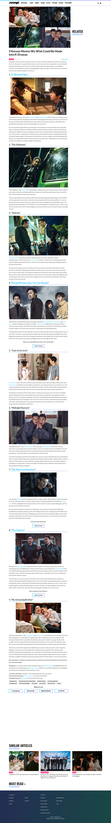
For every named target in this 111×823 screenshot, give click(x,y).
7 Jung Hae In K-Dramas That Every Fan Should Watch (23, 774)
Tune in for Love (51, 683)
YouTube (27, 800)
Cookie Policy (44, 806)
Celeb (43, 3)
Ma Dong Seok (20, 566)
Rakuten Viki (58, 818)
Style (48, 3)
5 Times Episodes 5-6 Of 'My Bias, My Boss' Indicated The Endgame (86, 775)
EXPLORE (24, 3)
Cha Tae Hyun (40, 324)
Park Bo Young (43, 117)
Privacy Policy (44, 803)
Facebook (16, 691)
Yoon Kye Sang (59, 569)
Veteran (59, 683)
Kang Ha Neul (46, 446)
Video (37, 3)
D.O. (41, 635)
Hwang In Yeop (33, 668)
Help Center (59, 800)
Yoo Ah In (33, 260)
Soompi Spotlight (13, 683)
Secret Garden (28, 676)
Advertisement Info (45, 813)
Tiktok (61, 691)
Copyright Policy (45, 810)
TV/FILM (54, 3)
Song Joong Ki (32, 117)
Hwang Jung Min (14, 258)
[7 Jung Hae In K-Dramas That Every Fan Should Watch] (24, 761)
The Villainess (42, 683)
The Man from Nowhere (24, 683)
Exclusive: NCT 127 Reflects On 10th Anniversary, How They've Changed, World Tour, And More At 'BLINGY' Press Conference (54, 776)
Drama (11, 772)
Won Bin (19, 499)
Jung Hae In (12, 385)
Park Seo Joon (28, 446)
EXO (37, 635)
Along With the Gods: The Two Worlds (30, 283)
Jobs (57, 803)
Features (68, 3)
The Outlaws (18, 530)
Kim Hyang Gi (56, 322)
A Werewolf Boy (19, 74)
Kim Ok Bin (25, 190)
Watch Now (38, 346)
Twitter (31, 691)
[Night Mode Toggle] (101, 3)
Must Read (16, 783)
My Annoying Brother (52, 681)
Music (61, 3)
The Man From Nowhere (23, 469)
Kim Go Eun (12, 382)
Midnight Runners (41, 681)
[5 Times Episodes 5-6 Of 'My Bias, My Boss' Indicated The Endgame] (87, 761)
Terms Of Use (44, 800)
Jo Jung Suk (30, 635)
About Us (43, 797)
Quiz (31, 3)
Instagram (47, 691)
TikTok (26, 797)
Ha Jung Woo (47, 322)
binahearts (65, 59)
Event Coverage (44, 772)
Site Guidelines (60, 797)
